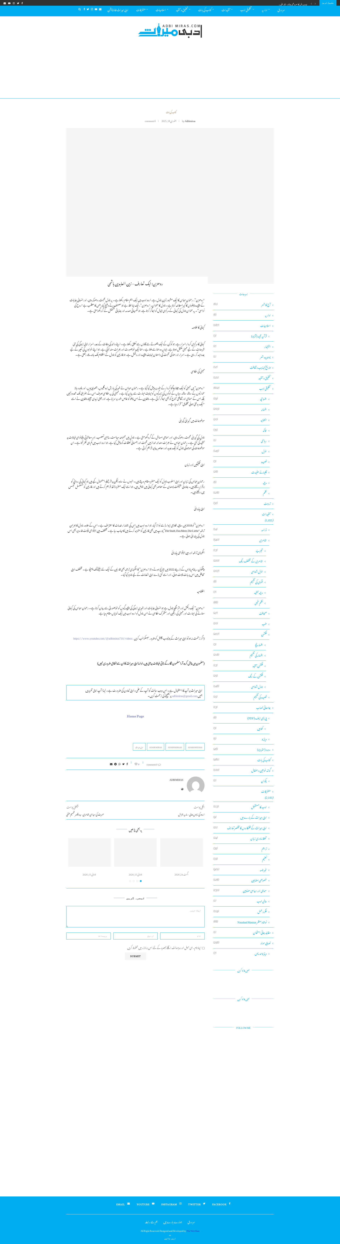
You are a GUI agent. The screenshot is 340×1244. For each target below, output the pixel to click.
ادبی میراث (139, 746)
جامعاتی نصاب (242, 707)
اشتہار (242, 346)
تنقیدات (226, 9)
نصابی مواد (242, 943)
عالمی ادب (240, 901)
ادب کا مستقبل (240, 807)
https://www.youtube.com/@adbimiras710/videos (102, 637)
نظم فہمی (238, 603)
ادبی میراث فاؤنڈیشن (117, 9)
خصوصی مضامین (240, 880)
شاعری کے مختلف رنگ (238, 561)
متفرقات (141, 9)
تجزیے (238, 550)
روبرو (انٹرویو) (242, 749)
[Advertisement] (170, 72)
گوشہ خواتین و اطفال (242, 770)
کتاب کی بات (204, 9)
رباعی (240, 441)
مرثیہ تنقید (238, 592)
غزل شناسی (238, 571)
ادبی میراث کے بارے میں (240, 817)
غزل (240, 451)
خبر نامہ (240, 870)
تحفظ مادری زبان (240, 838)
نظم (240, 493)
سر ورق (281, 9)
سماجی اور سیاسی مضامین (240, 891)
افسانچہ (240, 399)
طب (240, 624)
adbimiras (190, 120)
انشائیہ (240, 420)
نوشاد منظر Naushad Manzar (240, 922)
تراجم (240, 849)
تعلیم (240, 859)
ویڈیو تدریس (240, 953)
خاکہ (240, 430)
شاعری (240, 540)
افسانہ (240, 409)
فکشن (240, 634)
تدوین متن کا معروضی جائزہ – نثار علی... (293, 4)
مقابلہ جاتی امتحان (242, 932)
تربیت (242, 503)
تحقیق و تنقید (182, 9)
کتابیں (238, 728)
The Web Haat (193, 1230)
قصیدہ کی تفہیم (240, 697)
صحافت (240, 613)
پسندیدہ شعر (242, 357)
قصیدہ (240, 462)
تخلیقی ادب (246, 9)
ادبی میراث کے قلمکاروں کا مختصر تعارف (240, 828)
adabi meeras (195, 746)
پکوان (240, 781)
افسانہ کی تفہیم (238, 655)
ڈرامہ (240, 530)
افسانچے (238, 645)
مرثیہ (240, 483)
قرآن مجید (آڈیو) (240, 336)
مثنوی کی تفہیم (238, 582)
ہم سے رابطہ (151, 1221)
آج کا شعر (242, 305)
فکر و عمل (240, 912)
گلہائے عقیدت (240, 472)
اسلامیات (161, 9)
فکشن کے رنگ (238, 676)
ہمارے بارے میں (172, 1221)
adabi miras (155, 746)
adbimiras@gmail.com (184, 695)
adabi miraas (175, 746)
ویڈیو (240, 739)
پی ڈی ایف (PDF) (240, 718)
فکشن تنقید (238, 666)
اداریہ (264, 9)
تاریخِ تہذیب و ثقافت (242, 367)
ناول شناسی (238, 687)
